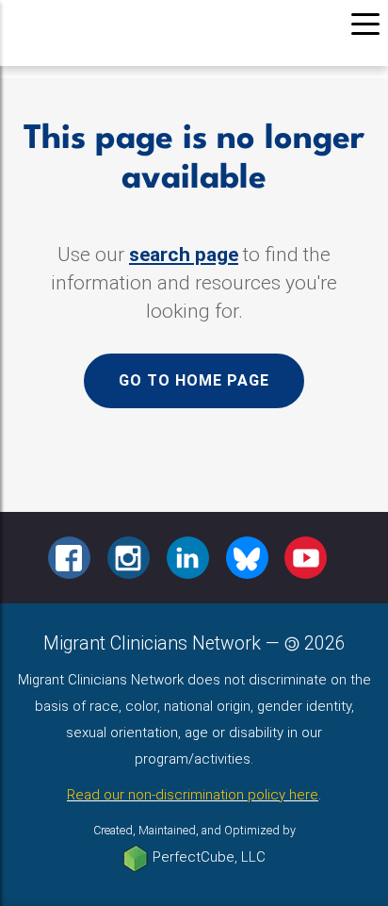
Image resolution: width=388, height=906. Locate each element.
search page (183, 254)
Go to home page (194, 380)
